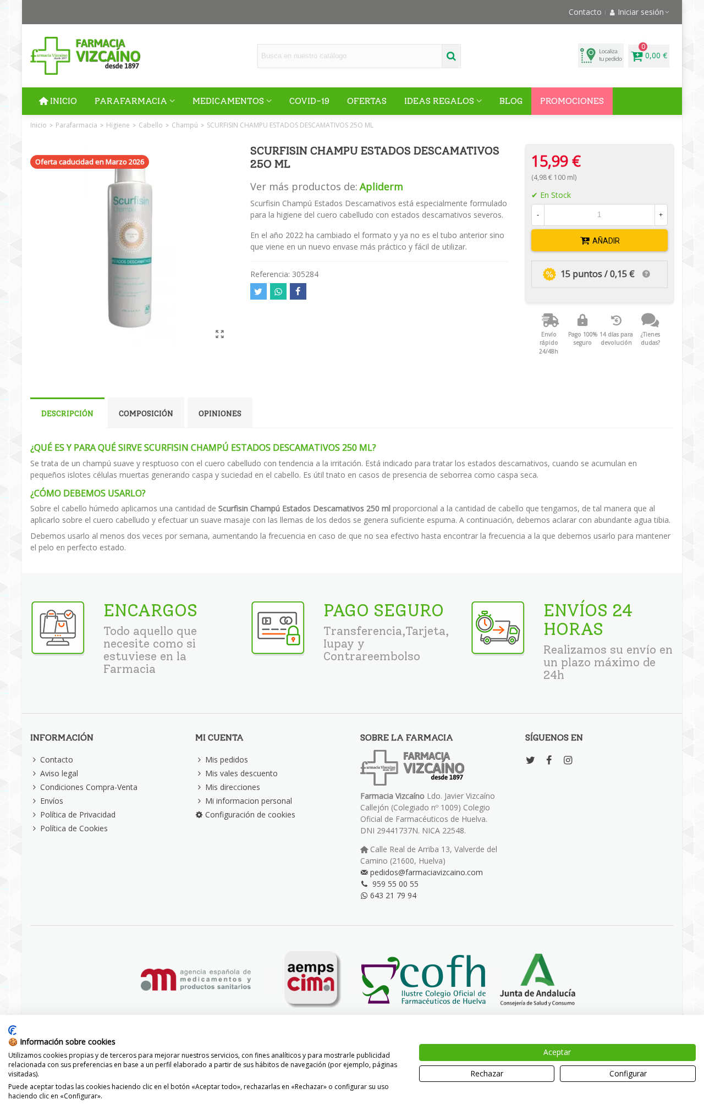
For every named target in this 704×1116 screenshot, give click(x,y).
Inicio (63, 101)
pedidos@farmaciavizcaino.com (426, 872)
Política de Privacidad (78, 814)
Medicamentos (228, 101)
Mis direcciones (232, 787)
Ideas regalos (439, 101)
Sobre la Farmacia (406, 737)
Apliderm (381, 186)
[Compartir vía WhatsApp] (278, 291)
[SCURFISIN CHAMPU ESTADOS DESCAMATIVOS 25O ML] (220, 333)
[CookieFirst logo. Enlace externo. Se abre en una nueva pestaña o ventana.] (12, 1030)
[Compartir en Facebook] (298, 291)
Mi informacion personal (248, 800)
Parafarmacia (131, 101)
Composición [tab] (146, 413)
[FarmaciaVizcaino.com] (85, 56)
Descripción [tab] (67, 413)
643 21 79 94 (393, 895)
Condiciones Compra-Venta (89, 787)
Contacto (56, 759)
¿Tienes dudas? (650, 338)
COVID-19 (309, 101)
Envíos (51, 800)
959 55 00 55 (395, 884)
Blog (510, 101)
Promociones (572, 101)
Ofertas (367, 101)
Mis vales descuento (241, 773)
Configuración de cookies (250, 814)
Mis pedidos (226, 759)
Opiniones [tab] (220, 413)
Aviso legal (59, 773)
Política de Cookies (74, 828)
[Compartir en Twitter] (258, 291)
